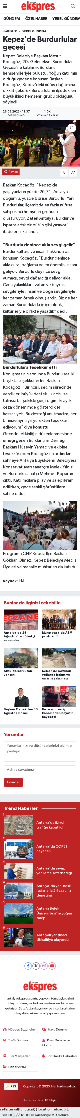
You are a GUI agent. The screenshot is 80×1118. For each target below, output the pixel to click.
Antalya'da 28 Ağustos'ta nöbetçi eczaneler (19, 636)
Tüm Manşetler (19, 1056)
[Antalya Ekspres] (38, 6)
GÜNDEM (11, 19)
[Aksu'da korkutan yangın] (21, 658)
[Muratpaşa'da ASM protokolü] (59, 620)
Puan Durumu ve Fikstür (56, 1043)
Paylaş (13, 171)
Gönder (13, 782)
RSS (13, 1086)
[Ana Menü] (5, 6)
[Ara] (73, 7)
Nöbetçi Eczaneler (21, 1029)
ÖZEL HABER (36, 19)
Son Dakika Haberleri (62, 1056)
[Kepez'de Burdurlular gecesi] (40, 143)
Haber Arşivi (17, 1067)
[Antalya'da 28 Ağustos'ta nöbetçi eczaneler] (21, 620)
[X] (36, 966)
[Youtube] (52, 966)
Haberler (10, 31)
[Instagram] (44, 966)
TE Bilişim (50, 1100)
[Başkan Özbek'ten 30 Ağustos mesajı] (21, 696)
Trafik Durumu (18, 1040)
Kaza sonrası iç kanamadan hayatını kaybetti (58, 713)
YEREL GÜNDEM (34, 31)
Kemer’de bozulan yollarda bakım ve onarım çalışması (56, 675)
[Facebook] (28, 966)
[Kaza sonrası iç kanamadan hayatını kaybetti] (59, 696)
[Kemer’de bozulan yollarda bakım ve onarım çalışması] (59, 658)
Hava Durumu (57, 1029)
